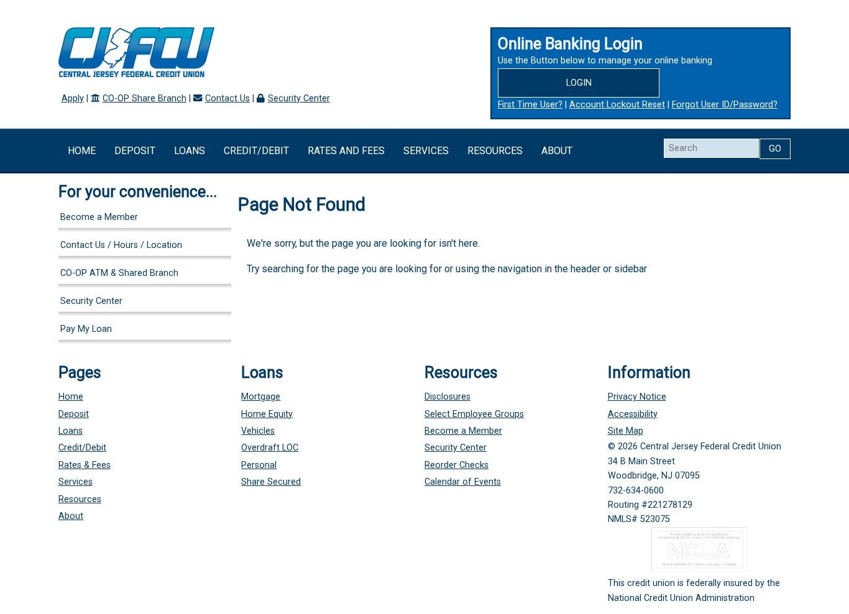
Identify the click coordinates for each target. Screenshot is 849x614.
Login (579, 83)
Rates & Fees (84, 465)
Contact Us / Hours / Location (121, 245)
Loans (189, 151)
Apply (73, 98)
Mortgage (260, 397)
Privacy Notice (637, 397)
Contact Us (227, 98)
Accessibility (633, 414)
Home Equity (267, 414)
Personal (259, 465)
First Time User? (530, 104)
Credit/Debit (256, 151)
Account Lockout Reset (617, 104)
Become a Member (99, 217)
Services (426, 151)
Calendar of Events (462, 482)
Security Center (299, 98)
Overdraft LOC (269, 447)
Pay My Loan (86, 329)
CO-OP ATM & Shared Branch (119, 273)
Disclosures (447, 397)
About (556, 151)
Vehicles (258, 431)
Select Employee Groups (474, 414)
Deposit (134, 151)
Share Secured (271, 482)
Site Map (625, 431)
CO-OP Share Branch (144, 98)
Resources (495, 151)
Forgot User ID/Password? (725, 104)
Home (82, 151)
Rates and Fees (346, 151)
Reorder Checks (456, 465)
